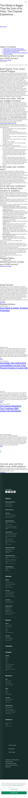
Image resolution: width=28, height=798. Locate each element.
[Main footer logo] (11, 481)
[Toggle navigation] (25, 1)
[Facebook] (12, 492)
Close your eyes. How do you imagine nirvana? (15, 50)
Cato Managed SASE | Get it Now (8, 123)
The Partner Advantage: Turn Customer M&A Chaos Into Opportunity (11, 408)
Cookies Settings (14, 789)
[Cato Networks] (4, 2)
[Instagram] (14, 492)
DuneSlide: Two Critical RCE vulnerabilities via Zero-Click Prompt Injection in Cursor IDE (14, 365)
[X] (6, 492)
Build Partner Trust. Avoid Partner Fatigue (13, 48)
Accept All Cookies (14, 792)
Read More (2, 302)
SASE (8, 102)
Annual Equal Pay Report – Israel (10, 670)
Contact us (2, 472)
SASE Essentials (7, 260)
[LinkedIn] (9, 492)
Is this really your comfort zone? (11, 51)
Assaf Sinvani (3, 26)
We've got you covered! (5, 60)
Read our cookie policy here (18, 785)
